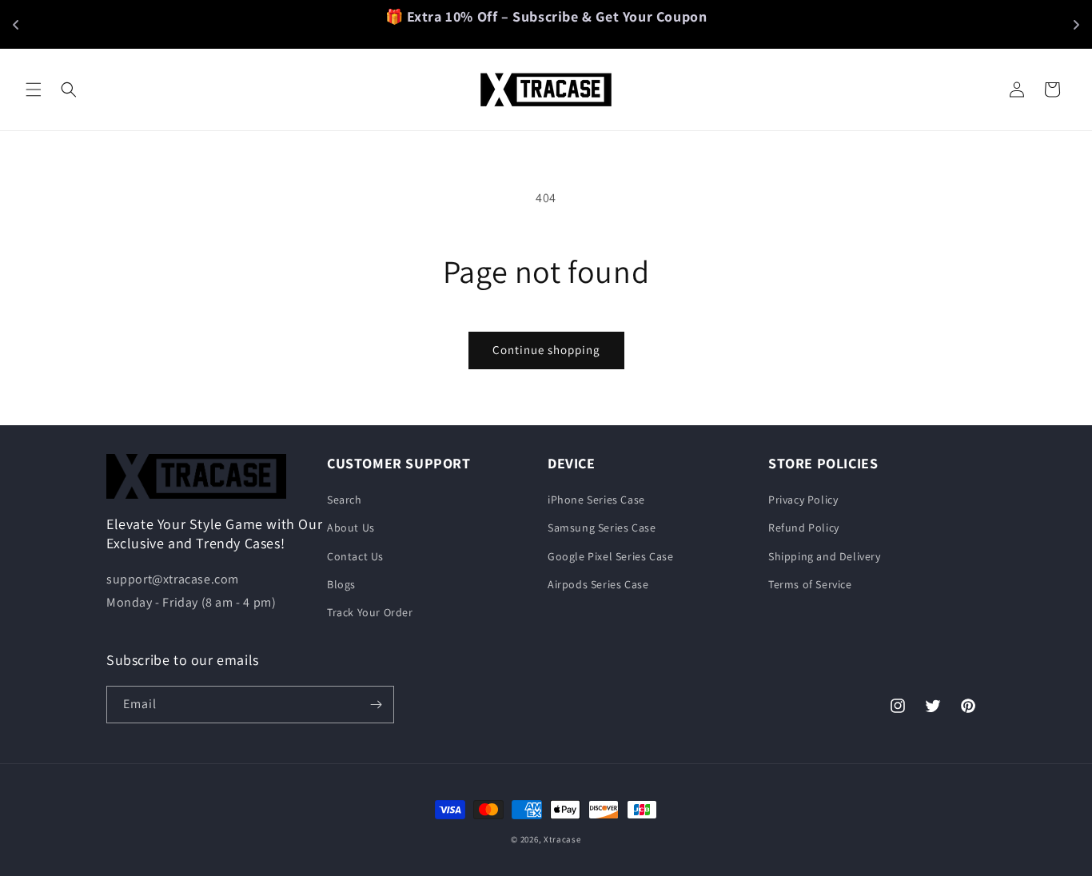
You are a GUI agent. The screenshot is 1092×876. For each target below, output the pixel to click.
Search (344, 499)
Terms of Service (810, 584)
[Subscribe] (375, 704)
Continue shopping (546, 349)
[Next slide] (1076, 25)
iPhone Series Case (596, 499)
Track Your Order (370, 612)
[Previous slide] (16, 25)
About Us (351, 528)
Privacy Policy (803, 499)
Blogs (341, 584)
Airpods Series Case (598, 584)
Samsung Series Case (602, 528)
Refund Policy (803, 528)
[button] (33, 89)
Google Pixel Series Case (610, 556)
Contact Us (355, 556)
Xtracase (562, 839)
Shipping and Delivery (824, 556)
